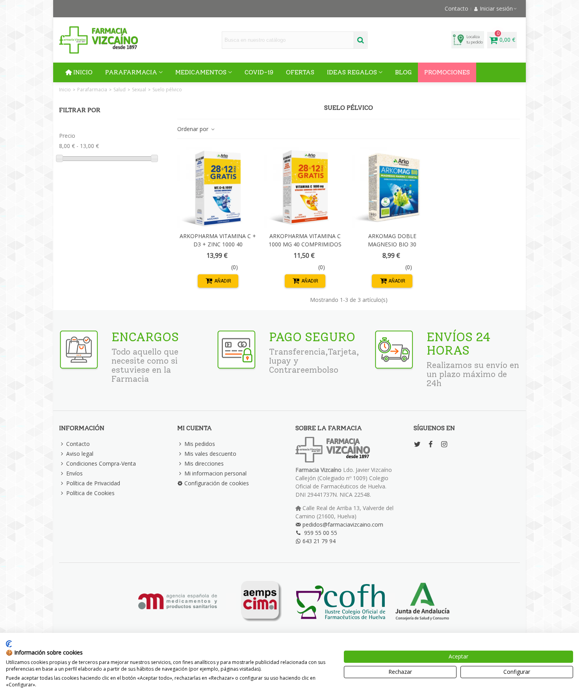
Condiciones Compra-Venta (101, 463)
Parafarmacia (131, 72)
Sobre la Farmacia (328, 428)
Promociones (447, 72)
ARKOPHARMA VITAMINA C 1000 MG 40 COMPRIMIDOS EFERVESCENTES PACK (305, 244)
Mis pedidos (199, 444)
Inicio (83, 72)
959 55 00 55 (320, 532)
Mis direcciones (204, 463)
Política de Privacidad (93, 483)
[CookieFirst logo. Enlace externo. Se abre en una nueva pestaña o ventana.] (9, 643)
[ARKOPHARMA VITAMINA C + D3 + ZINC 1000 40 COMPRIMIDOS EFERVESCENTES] (217, 187)
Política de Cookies (90, 493)
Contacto (78, 444)
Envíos (74, 473)
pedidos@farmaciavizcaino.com (342, 524)
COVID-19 (259, 72)
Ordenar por (193, 129)
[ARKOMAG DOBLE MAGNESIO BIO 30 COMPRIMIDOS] (392, 187)
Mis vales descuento (210, 453)
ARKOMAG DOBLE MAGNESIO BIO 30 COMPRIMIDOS (392, 244)
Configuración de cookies (216, 483)
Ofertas (300, 72)
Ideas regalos (352, 72)
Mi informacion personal (215, 473)
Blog (403, 72)
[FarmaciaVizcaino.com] (98, 40)
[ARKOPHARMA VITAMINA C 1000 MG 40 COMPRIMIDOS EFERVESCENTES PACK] (304, 187)
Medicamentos (200, 72)
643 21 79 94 (319, 541)
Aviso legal (79, 453)
